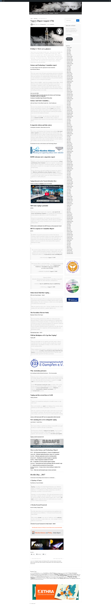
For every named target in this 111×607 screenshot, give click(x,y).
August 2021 (69, 135)
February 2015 (69, 249)
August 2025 (69, 65)
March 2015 (69, 247)
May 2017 (69, 209)
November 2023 (70, 95)
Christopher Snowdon (38, 561)
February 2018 (69, 196)
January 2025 (69, 75)
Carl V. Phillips (68, 573)
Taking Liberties (48, 562)
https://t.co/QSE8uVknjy (45, 283)
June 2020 (69, 155)
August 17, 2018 (51, 257)
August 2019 (69, 170)
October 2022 (69, 114)
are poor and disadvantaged (42, 387)
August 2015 (69, 240)
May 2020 (69, 157)
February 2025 (69, 73)
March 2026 (69, 54)
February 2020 (69, 161)
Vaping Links (68, 578)
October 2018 (69, 184)
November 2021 (70, 130)
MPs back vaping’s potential (39, 206)
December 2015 (70, 234)
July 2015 (68, 241)
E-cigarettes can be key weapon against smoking (44, 461)
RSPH (41, 562)
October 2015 (69, 237)
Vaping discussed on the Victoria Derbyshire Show (43, 181)
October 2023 (69, 97)
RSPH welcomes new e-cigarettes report (42, 157)
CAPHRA (64, 573)
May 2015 (69, 244)
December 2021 (70, 129)
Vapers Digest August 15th (36, 558)
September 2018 (70, 186)
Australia (45, 573)
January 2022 (69, 127)
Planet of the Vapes (36, 562)
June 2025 (69, 68)
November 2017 (70, 200)
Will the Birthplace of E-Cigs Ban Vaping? (43, 335)
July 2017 (68, 206)
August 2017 (69, 205)
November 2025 (70, 60)
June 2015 (69, 243)
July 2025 (68, 66)
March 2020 (69, 160)
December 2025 (70, 59)
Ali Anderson (36, 573)
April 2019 (69, 176)
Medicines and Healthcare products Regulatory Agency (44, 172)
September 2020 (70, 151)
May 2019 (69, 174)
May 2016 (69, 227)
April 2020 (69, 158)
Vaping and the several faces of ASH (41, 395)
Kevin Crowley (70, 575)
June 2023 (69, 103)
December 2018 (70, 181)
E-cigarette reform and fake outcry (41, 125)
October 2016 (69, 219)
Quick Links (46, 13)
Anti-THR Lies (41, 573)
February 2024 (69, 91)
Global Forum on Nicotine (48, 575)
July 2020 (68, 154)
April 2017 (69, 211)
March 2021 (69, 142)
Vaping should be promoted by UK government (43, 465)
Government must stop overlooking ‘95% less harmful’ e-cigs (49, 463)
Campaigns (51, 13)
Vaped (55, 562)
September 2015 (70, 238)
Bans (49, 573)
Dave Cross (58, 574)
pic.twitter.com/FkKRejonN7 (56, 254)
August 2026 (69, 47)
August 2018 (69, 187)
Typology (33, 486)
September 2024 (70, 81)
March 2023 (69, 107)
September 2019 (70, 168)
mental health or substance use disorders (44, 389)
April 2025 (69, 70)
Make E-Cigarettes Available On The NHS (44, 459)
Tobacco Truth (56, 578)
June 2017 (69, 208)
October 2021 (69, 132)
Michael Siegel (45, 577)
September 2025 (70, 63)
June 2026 (69, 50)
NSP (63, 577)
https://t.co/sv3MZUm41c (53, 266)
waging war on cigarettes (49, 430)
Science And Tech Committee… (40, 101)
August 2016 (69, 222)
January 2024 (69, 92)
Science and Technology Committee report (43, 65)
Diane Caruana (66, 574)
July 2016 (68, 224)
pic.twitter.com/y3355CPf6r (47, 268)
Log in (3, 0)
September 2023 (70, 98)
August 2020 (69, 152)
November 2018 (70, 183)
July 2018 (68, 189)
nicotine (39, 517)
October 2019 (69, 167)
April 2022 (69, 123)
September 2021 (70, 133)
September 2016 (70, 221)
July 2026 (68, 49)
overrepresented (36, 390)
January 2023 (69, 110)
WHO (36, 579)
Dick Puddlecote (44, 561)
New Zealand (59, 577)
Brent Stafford (57, 573)
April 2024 (69, 88)
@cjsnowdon (47, 254)
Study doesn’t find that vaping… (40, 293)
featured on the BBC (39, 117)
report (44, 406)
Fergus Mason (39, 575)
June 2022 (69, 120)
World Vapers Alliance (40, 579)
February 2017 (69, 214)
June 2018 (69, 190)
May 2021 (69, 139)
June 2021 (69, 138)
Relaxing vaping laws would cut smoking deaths (46, 456)
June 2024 (69, 85)
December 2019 (70, 164)
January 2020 (69, 162)
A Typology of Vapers (36, 480)
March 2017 (69, 212)
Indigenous (55, 387)
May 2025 (69, 69)
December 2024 (70, 76)
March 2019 (69, 177)
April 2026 (69, 53)
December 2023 (70, 94)
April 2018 (69, 193)
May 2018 (69, 192)
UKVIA (52, 562)
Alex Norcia (32, 573)
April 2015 (69, 246)
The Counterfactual (38, 578)
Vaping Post (74, 578)
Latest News (35, 13)
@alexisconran (57, 265)
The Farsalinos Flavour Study (39, 312)
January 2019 (69, 180)
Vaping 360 (58, 562)
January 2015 (69, 250)
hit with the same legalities (56, 433)
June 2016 (69, 225)
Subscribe (69, 38)
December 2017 (70, 199)
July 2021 (68, 136)
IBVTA (48, 561)
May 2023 (69, 104)
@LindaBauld (45, 266)
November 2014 (70, 253)
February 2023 (69, 108)
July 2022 (68, 119)
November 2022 (70, 113)
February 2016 (69, 231)
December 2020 (70, 146)
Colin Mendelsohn (51, 574)
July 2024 (68, 84)
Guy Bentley (55, 575)
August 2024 (69, 82)
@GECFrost (38, 266)
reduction (59, 517)
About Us (56, 13)
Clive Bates (44, 574)
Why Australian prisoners (38, 371)
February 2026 (69, 56)
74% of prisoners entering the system (42, 384)
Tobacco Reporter (50, 578)
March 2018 (69, 195)
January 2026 (69, 57)
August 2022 (69, 117)
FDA (35, 575)
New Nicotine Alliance (52, 577)
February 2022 (69, 126)
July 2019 (68, 171)
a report (52, 108)
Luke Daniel (51, 561)
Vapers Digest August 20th (57, 558)
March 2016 (69, 230)
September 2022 (70, 116)
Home (31, 13)
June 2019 (69, 173)
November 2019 (70, 165)
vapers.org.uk (33, 603)
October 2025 (69, 62)
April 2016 (69, 228)
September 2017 (70, 203)
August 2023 (69, 100)
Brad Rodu (52, 573)
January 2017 (69, 215)
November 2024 (70, 78)
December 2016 (70, 216)
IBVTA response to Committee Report (42, 228)
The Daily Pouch (44, 578)
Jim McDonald (62, 575)
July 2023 (68, 101)
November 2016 (70, 218)
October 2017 (69, 202)
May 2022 (69, 122)
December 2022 (70, 111)
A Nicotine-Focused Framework (38, 505)
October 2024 (69, 79)
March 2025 (69, 72)
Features (40, 13)
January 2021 (69, 145)
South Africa (44, 562)
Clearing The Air (38, 574)
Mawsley (55, 561)
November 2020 (70, 148)
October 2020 (69, 149)
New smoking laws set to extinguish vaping (43, 420)
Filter (43, 575)
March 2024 (69, 89)
